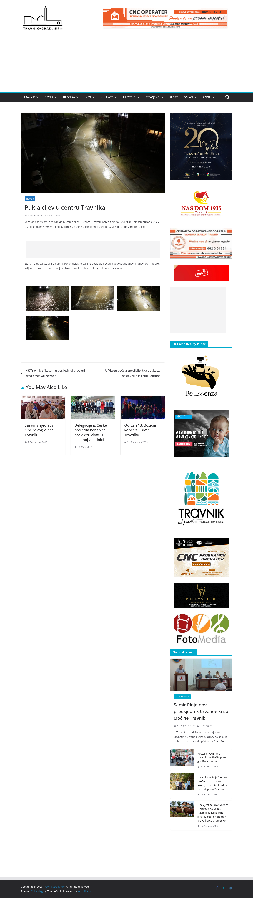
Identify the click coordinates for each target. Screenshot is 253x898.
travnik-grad (53, 215)
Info (88, 97)
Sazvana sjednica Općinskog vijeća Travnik (39, 430)
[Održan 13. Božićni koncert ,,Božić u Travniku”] (143, 398)
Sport (173, 97)
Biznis (49, 97)
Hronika (69, 97)
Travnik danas (182, 696)
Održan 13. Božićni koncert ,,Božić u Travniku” (140, 430)
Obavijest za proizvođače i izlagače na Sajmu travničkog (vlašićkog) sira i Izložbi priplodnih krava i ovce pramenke (212, 812)
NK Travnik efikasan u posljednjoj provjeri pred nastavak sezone (55, 373)
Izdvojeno (152, 97)
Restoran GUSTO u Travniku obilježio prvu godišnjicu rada (211, 757)
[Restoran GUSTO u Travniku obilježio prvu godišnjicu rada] (182, 760)
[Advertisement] (126, 64)
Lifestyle (129, 97)
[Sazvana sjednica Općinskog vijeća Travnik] (43, 398)
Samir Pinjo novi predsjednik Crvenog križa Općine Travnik (201, 711)
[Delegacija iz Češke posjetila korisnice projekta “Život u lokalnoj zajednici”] (93, 398)
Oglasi (188, 97)
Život (206, 97)
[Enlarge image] (227, 117)
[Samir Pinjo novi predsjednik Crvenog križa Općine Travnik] (201, 675)
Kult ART (107, 97)
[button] (37, 97)
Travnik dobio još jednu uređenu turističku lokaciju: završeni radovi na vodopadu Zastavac (212, 783)
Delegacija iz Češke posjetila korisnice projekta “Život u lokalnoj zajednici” (90, 432)
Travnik (29, 97)
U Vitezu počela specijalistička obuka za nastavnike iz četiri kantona (132, 373)
